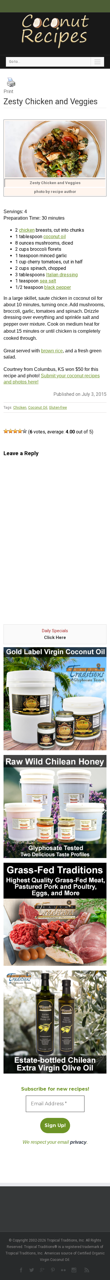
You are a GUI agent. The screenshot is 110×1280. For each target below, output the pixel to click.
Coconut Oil (37, 408)
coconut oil (54, 236)
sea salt (48, 281)
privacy (78, 1142)
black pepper (57, 287)
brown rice (52, 350)
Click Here (55, 637)
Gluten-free (58, 408)
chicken (27, 230)
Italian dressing (62, 274)
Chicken (19, 408)
